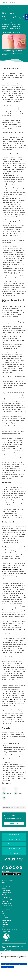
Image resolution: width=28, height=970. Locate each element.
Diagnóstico (5, 922)
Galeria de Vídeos (6, 890)
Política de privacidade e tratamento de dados (18, 958)
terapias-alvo (18, 569)
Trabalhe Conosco (6, 892)
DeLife (3, 926)
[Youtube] (14, 867)
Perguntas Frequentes (7, 905)
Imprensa (4, 888)
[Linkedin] (17, 867)
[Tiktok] (10, 867)
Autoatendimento (6, 931)
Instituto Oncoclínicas (7, 886)
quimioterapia (6, 569)
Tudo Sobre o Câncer (7, 899)
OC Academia (5, 917)
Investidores (5, 884)
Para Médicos (6, 909)
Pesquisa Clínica (6, 911)
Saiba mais (14, 823)
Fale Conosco (5, 894)
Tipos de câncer (7, 7)
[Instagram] (7, 867)
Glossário (4, 907)
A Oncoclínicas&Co (7, 880)
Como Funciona (5, 901)
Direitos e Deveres (6, 903)
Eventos (4, 915)
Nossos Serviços (6, 920)
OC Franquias (5, 882)
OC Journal (4, 913)
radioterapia (7, 547)
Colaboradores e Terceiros (9, 929)
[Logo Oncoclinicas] (9, 2)
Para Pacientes (6, 897)
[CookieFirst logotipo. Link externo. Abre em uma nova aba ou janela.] (1, 953)
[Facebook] (3, 867)
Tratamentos (5, 924)
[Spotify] (21, 867)
